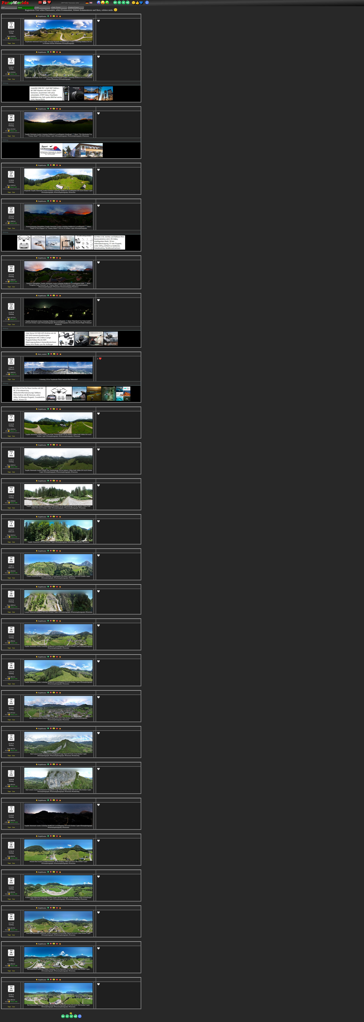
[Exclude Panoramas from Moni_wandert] (51, 354)
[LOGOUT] (147, 4)
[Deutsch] (87, 4)
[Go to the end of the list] (127, 4)
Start (3, 7)
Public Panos (56, 7)
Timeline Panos (73, 7)
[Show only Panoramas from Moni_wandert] (48, 354)
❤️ (49, 2)
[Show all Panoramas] (54, 16)
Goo (13, 43)
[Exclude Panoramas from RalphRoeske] (50, 16)
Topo (9, 43)
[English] (91, 4)
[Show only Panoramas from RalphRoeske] (48, 16)
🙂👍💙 (137, 2)
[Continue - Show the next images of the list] (123, 4)
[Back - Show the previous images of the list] (119, 4)
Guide (37, 7)
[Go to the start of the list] (115, 4)
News (20, 7)
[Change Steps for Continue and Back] (98, 4)
